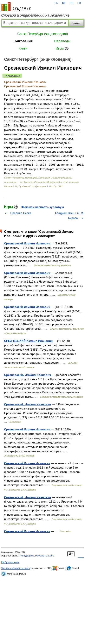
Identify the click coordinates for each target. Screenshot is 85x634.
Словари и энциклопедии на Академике (35, 15)
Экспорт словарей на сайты (15, 568)
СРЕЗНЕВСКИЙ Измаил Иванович (28, 341)
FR (79, 3)
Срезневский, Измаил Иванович (27, 375)
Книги (23, 48)
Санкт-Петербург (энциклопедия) (42, 34)
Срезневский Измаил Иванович (27, 243)
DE (64, 3)
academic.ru (16, 6)
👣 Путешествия (10, 562)
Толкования (23, 41)
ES (71, 3)
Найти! (75, 23)
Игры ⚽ (62, 48)
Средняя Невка (20, 213)
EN (56, 3)
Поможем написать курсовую (42, 207)
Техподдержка (26, 555)
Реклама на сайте (44, 555)
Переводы (62, 41)
